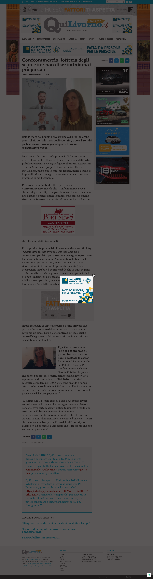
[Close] (93, 275)
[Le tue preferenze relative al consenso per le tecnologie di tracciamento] (149, 575)
